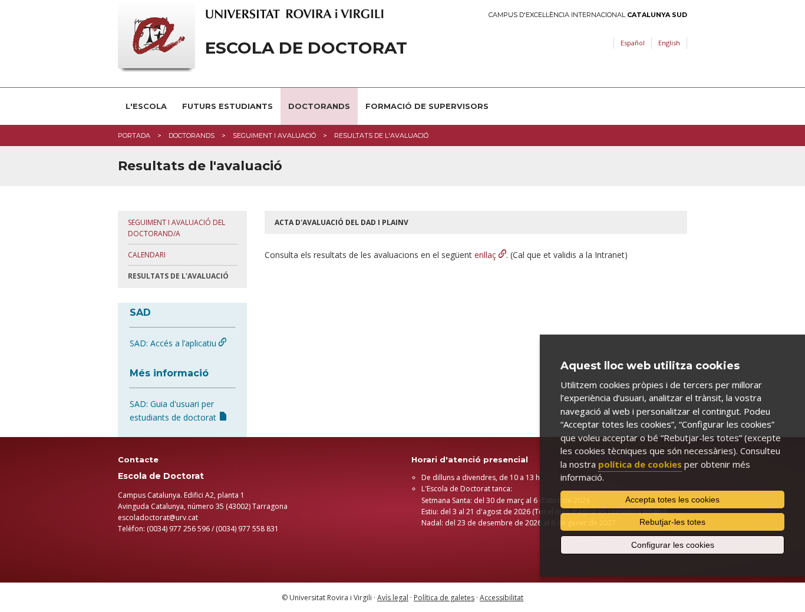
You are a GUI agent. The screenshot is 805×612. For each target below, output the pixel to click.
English (669, 42)
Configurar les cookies (672, 545)
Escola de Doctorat (306, 48)
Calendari (147, 255)
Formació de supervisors (427, 106)
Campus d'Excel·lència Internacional (588, 15)
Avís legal (392, 598)
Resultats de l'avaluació (178, 276)
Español (633, 42)
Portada (134, 135)
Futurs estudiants (227, 106)
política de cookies (640, 464)
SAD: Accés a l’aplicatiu (174, 343)
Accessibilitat (501, 598)
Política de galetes (444, 598)
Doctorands (319, 106)
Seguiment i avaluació (274, 135)
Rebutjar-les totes (672, 522)
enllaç (486, 254)
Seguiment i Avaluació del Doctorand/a (176, 228)
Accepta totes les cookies (672, 499)
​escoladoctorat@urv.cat (158, 517)
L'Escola (146, 106)
